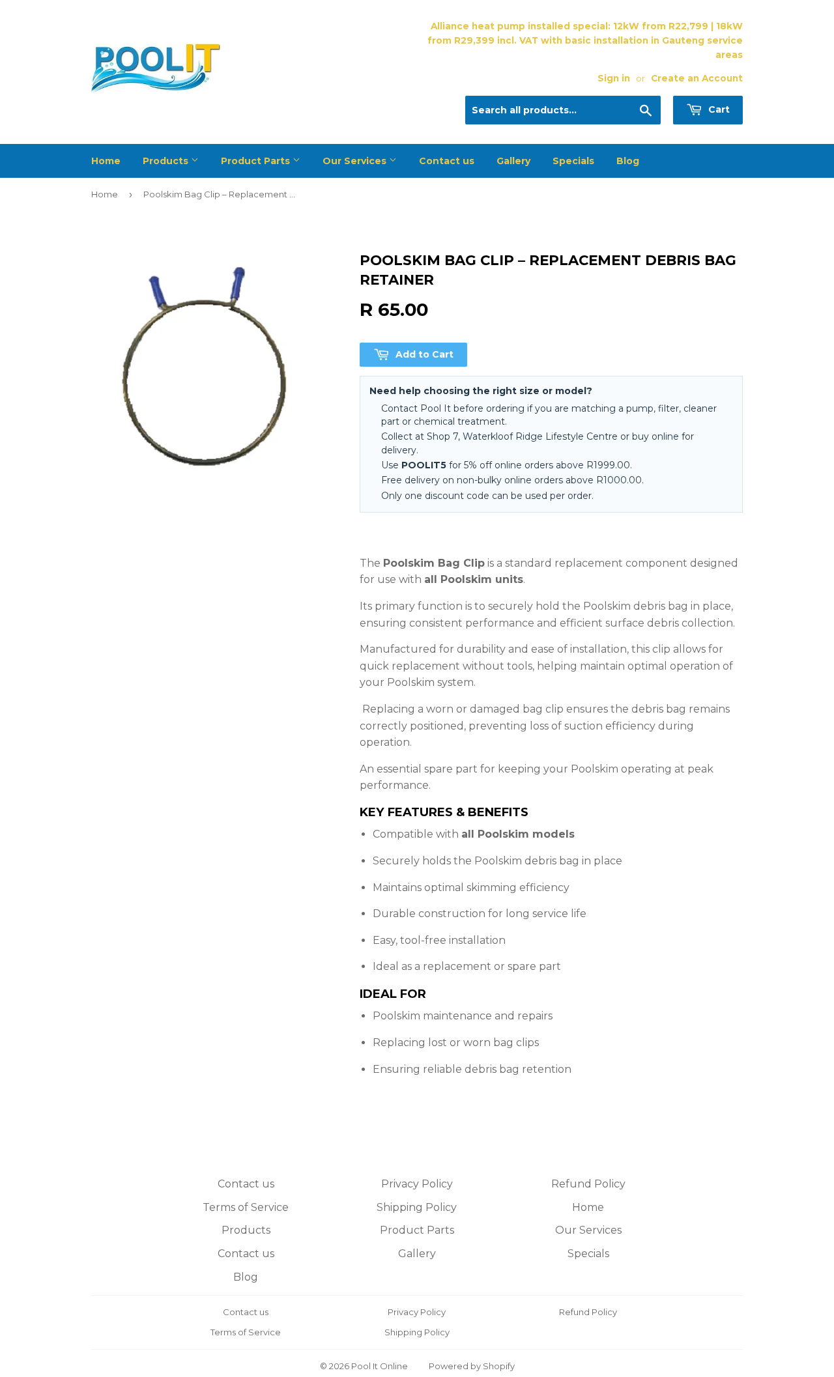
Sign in (613, 78)
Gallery (513, 161)
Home (106, 161)
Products (167, 161)
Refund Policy (588, 1184)
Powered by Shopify (472, 1366)
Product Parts (257, 161)
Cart (718, 109)
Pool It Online (379, 1366)
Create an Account (697, 78)
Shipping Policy (417, 1207)
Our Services (356, 161)
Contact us (446, 161)
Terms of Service (246, 1207)
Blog (627, 161)
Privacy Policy (417, 1184)
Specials (573, 161)
